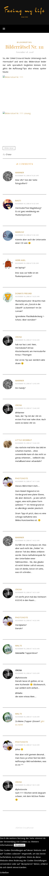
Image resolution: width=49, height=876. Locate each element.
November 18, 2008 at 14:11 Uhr (27, 481)
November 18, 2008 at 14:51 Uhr (27, 592)
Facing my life (24, 10)
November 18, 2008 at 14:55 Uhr (27, 649)
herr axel (20, 260)
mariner (19, 172)
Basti (18, 200)
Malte (18, 645)
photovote (21, 478)
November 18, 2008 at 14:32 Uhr (27, 540)
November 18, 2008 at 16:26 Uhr (27, 745)
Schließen (4, 872)
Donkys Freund (23, 293)
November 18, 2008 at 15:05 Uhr (27, 673)
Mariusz (19, 232)
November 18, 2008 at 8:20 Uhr (27, 176)
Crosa (8, 154)
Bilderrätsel (24, 42)
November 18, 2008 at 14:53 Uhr (27, 620)
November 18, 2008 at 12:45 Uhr (27, 384)
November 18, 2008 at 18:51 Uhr (27, 785)
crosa (18, 336)
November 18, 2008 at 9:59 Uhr (27, 263)
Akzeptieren (19, 845)
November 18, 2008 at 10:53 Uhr (27, 340)
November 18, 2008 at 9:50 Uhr (27, 235)
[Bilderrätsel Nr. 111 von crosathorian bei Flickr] (24, 92)
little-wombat (23, 440)
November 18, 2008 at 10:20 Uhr (27, 296)
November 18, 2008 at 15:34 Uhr (27, 717)
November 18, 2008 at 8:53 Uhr (27, 204)
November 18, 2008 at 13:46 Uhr (27, 408)
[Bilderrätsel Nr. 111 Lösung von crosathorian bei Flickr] (24, 126)
